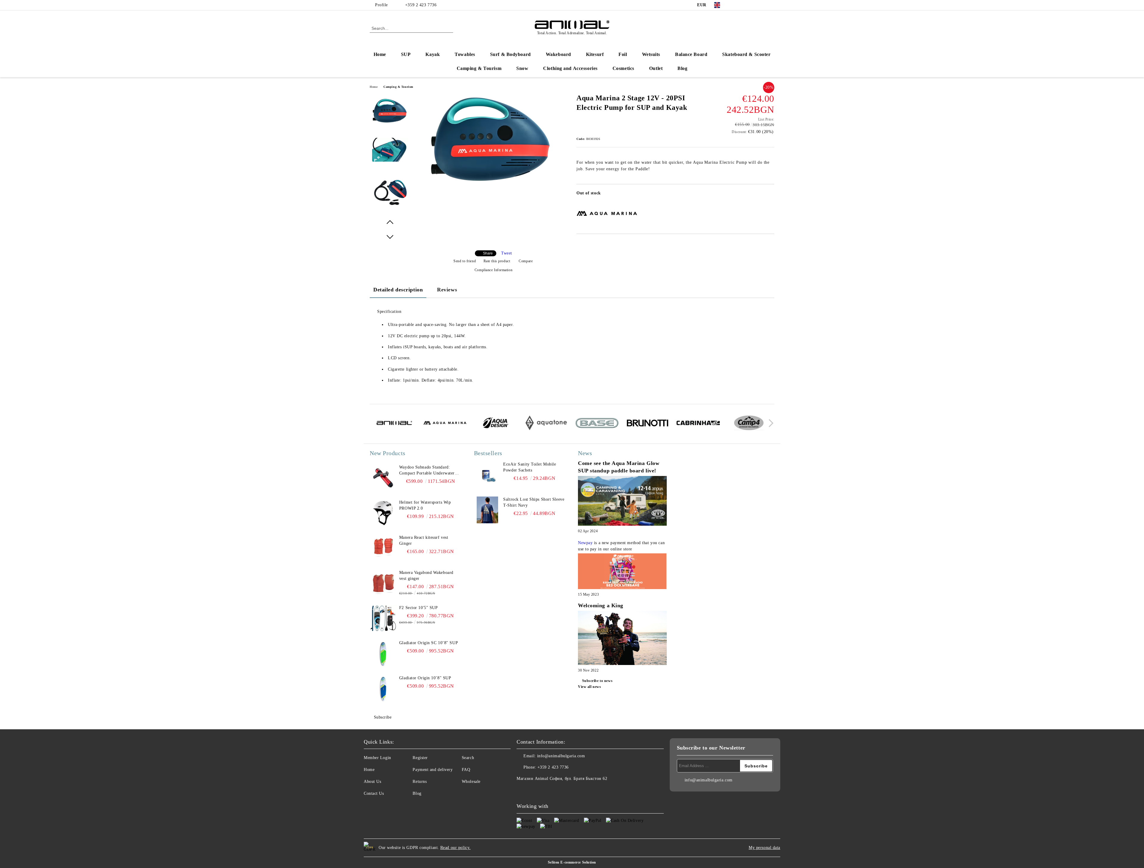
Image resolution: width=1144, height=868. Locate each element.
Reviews (447, 290)
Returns (420, 781)
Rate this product (497, 261)
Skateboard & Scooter (746, 54)
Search (468, 757)
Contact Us (374, 793)
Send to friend (464, 261)
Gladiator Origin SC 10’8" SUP (428, 643)
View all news (589, 687)
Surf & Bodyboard (510, 54)
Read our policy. (455, 847)
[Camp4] (748, 424)
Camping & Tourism (479, 68)
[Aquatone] (546, 424)
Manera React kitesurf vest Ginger (423, 540)
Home (380, 54)
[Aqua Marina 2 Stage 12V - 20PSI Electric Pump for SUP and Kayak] (491, 182)
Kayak (432, 54)
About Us (372, 781)
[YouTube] (762, 5)
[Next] (769, 423)
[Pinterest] (771, 5)
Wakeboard (558, 54)
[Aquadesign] (495, 424)
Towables (465, 54)
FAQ (466, 769)
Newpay (585, 543)
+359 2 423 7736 (420, 5)
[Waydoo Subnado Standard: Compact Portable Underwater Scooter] (383, 477)
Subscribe (383, 717)
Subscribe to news (597, 681)
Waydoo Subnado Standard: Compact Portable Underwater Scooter (427, 470)
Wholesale (471, 781)
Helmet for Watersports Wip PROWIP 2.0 (425, 505)
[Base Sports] (596, 423)
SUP (406, 54)
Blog (682, 68)
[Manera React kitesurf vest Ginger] (383, 548)
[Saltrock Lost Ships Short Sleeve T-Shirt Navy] (487, 510)
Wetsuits (651, 54)
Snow (522, 68)
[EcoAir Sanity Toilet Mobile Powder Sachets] (487, 474)
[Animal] (394, 424)
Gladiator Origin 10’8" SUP (425, 678)
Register (420, 757)
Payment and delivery (433, 769)
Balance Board (691, 54)
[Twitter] (744, 5)
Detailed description (398, 290)
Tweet (506, 253)
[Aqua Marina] (445, 424)
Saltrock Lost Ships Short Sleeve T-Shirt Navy (533, 502)
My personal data (764, 847)
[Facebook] (735, 5)
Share (488, 253)
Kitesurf (595, 54)
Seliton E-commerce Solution (572, 862)
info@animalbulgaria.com (561, 756)
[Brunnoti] (647, 423)
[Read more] (622, 501)
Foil (622, 54)
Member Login (377, 757)
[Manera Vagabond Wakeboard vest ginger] (383, 583)
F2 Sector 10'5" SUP (418, 607)
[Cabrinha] (698, 423)
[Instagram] (753, 5)
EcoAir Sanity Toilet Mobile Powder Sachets (529, 467)
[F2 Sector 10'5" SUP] (383, 618)
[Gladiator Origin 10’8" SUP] (383, 688)
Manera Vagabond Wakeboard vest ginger (426, 575)
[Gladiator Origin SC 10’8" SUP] (383, 653)
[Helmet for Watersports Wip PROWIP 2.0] (383, 512)
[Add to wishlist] (770, 195)
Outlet (656, 68)
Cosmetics (623, 68)
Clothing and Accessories (570, 68)
